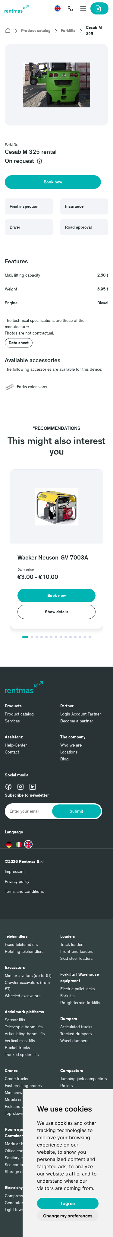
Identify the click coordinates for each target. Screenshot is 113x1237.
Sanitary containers (22, 1157)
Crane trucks (16, 1078)
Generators (15, 1202)
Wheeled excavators (22, 995)
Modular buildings (21, 1144)
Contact (12, 752)
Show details (56, 611)
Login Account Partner (80, 714)
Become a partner (76, 721)
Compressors (17, 1195)
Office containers (20, 1150)
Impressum (14, 871)
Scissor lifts (15, 1020)
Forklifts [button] (11, 144)
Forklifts (68, 31)
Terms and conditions (24, 891)
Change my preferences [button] (68, 1215)
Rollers (66, 1085)
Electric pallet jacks (77, 988)
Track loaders (72, 944)
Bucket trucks (17, 1047)
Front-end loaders (76, 951)
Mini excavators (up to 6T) (28, 975)
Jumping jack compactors (83, 1078)
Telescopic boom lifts (23, 1026)
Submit (76, 811)
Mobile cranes (17, 1099)
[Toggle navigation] (83, 8)
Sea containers (18, 1164)
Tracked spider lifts (22, 1054)
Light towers (16, 1209)
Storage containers (22, 1171)
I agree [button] (68, 1203)
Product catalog (36, 31)
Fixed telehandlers (21, 944)
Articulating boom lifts (25, 1033)
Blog (64, 759)
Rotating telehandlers (24, 951)
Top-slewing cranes (22, 1113)
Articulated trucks (76, 1026)
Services (12, 721)
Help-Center (16, 745)
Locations (68, 752)
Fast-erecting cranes (23, 1085)
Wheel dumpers (74, 1040)
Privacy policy (17, 881)
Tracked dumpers (76, 1033)
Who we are (71, 745)
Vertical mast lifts (20, 1040)
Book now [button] (53, 182)
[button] (58, 8)
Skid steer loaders (76, 958)
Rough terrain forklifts (80, 1002)
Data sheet (19, 342)
